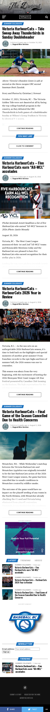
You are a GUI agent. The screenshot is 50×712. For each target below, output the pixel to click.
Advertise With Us (26, 698)
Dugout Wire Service (21, 44)
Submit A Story (15, 694)
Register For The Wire (32, 694)
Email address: (8, 649)
